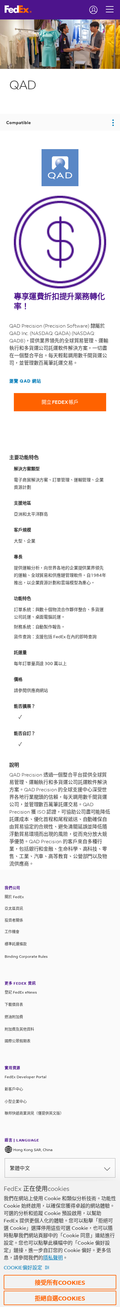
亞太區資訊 (14, 908)
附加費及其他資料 (19, 1029)
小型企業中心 (16, 1101)
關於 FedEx (14, 896)
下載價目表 (14, 1004)
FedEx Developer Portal (25, 1077)
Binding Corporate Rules (26, 956)
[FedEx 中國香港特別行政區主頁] (20, 9)
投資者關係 (14, 920)
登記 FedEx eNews (21, 992)
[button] (60, 122)
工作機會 (12, 931)
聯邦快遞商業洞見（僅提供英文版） (34, 1113)
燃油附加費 (14, 1017)
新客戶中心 (14, 1089)
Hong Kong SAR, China (32, 1149)
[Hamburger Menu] (109, 4)
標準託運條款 (16, 944)
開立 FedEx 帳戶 (60, 402)
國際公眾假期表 (17, 1041)
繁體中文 (20, 1168)
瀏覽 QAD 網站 (25, 381)
